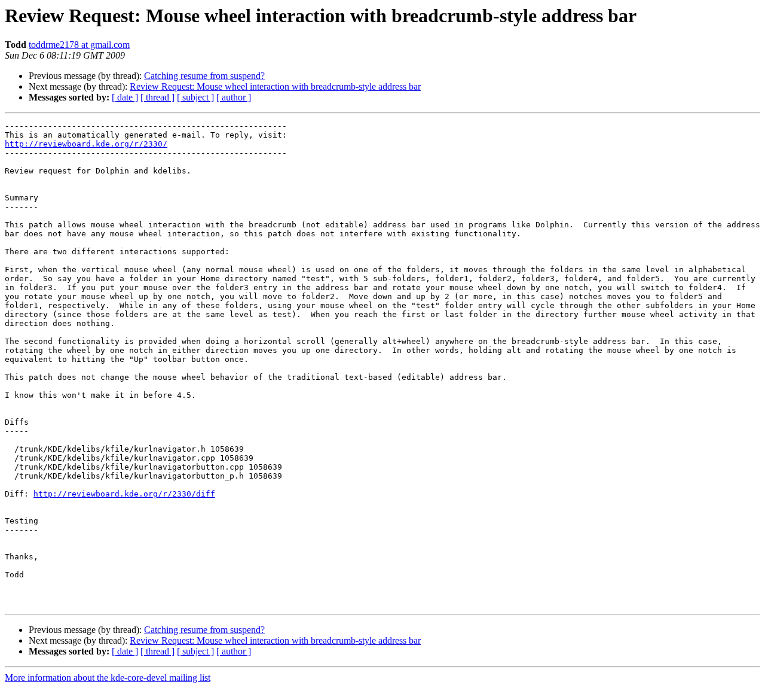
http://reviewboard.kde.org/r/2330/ (86, 143)
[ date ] (125, 97)
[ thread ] (157, 97)
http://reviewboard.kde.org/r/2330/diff (124, 493)
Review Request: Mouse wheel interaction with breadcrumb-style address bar (275, 86)
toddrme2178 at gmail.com (79, 44)
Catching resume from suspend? (204, 76)
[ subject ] (195, 97)
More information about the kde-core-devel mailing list (107, 677)
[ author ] (233, 97)
